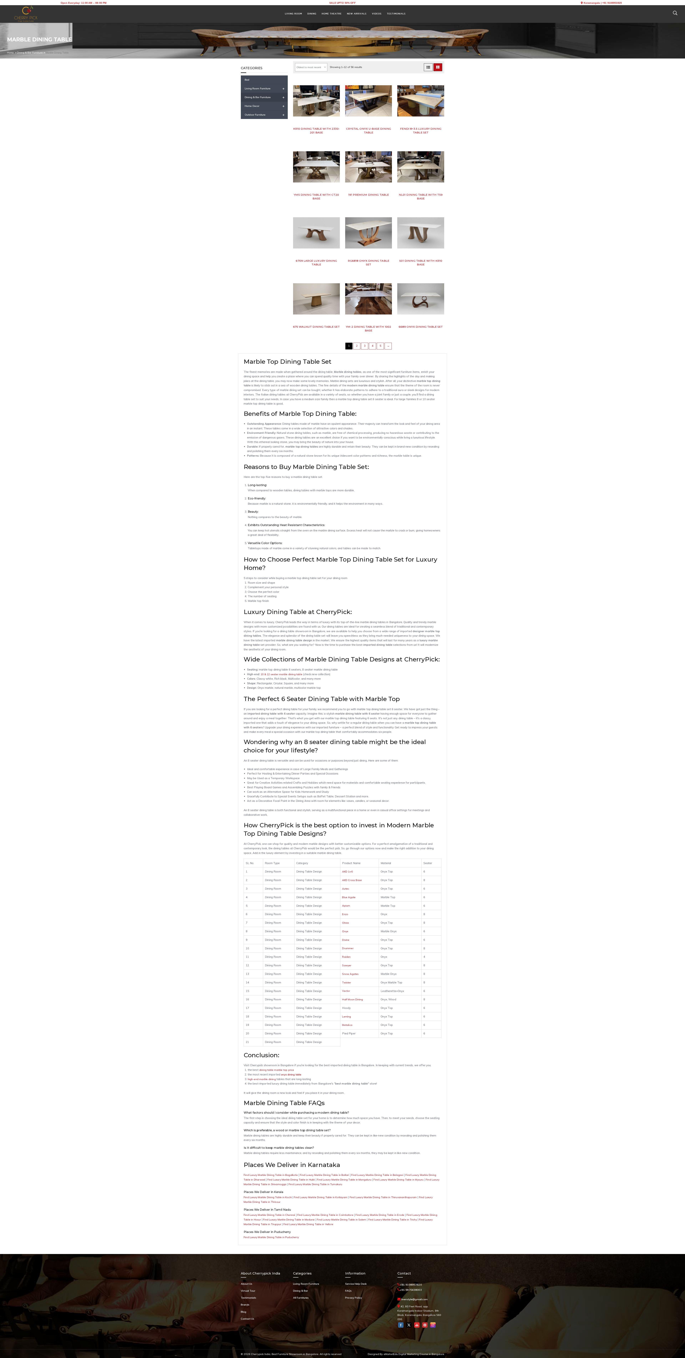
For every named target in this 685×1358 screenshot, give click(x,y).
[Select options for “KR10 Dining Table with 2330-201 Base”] (337, 106)
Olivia (345, 922)
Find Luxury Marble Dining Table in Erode (380, 1215)
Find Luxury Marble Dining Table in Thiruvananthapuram (383, 1197)
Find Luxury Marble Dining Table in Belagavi (377, 1175)
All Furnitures (301, 1297)
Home (10, 52)
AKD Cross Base (352, 880)
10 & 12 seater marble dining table (281, 674)
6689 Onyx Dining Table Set (421, 326)
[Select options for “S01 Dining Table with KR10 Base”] (441, 238)
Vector (346, 991)
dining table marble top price (276, 1070)
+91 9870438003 (411, 1289)
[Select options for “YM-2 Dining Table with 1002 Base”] (389, 304)
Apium (346, 905)
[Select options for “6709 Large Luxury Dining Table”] (337, 238)
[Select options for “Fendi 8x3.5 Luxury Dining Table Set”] (441, 106)
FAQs (348, 1290)
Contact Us (247, 1318)
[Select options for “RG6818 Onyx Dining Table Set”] (389, 238)
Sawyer (346, 965)
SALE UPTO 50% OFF (342, 2)
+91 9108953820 (612, 2)
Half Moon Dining (352, 999)
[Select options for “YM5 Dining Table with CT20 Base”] (337, 172)
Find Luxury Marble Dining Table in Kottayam (320, 1197)
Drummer (347, 948)
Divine (345, 939)
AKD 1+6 (347, 871)
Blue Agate (349, 897)
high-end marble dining (262, 1079)
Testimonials (248, 1297)
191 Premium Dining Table (368, 194)
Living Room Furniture (265, 88)
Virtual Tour (248, 1290)
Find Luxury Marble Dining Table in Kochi (268, 1197)
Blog (243, 1311)
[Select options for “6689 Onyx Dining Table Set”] (441, 304)
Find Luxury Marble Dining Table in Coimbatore (325, 1215)
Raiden (346, 956)
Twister (346, 982)
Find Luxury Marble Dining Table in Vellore (308, 1224)
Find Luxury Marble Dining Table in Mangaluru (344, 1179)
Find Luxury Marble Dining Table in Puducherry (271, 1237)
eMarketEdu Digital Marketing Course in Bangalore (414, 1354)
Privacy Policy (353, 1297)
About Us (246, 1283)
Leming (346, 1016)
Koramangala (592, 2)
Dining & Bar (300, 1290)
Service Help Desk (356, 1283)
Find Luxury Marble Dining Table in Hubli (291, 1179)
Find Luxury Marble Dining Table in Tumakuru (315, 1184)
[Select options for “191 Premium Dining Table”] (389, 172)
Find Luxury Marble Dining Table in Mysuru (398, 1179)
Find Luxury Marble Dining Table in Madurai (288, 1219)
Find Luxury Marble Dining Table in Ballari (324, 1175)
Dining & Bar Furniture (30, 52)
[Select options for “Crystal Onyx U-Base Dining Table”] (389, 106)
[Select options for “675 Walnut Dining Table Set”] (337, 304)
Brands (245, 1304)
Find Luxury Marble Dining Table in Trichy (392, 1219)
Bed (247, 79)
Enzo (345, 914)
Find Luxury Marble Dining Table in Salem (341, 1219)
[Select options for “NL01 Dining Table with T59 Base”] (441, 172)
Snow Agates (350, 974)
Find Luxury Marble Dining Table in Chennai (269, 1215)
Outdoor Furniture (265, 114)
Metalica (347, 1025)
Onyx (345, 931)
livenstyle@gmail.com (414, 1299)
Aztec (345, 888)
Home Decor (265, 106)
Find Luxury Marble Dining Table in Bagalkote (271, 1175)
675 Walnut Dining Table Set (316, 326)
